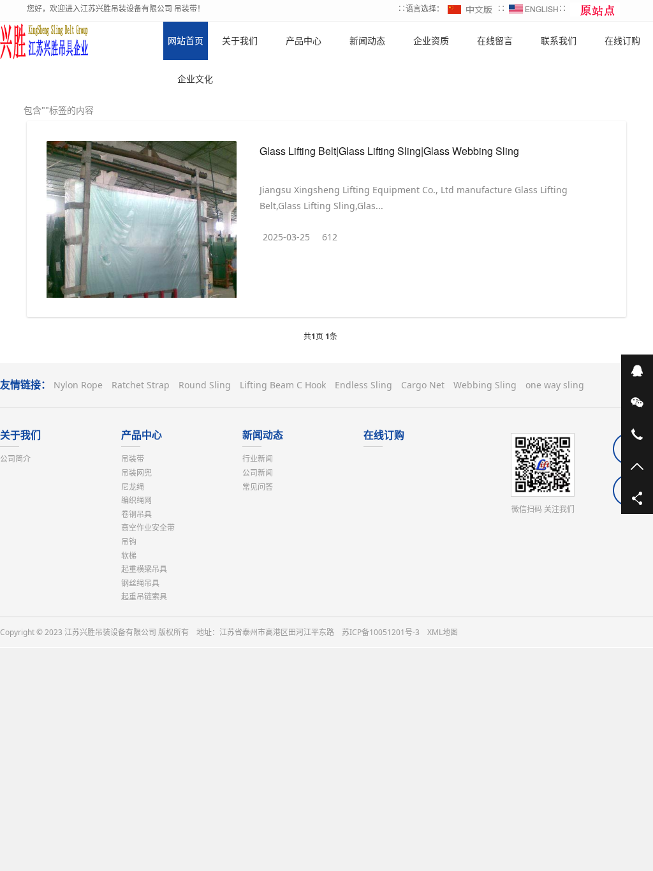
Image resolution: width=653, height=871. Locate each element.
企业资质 (431, 40)
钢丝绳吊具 (140, 583)
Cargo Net (422, 385)
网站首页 (185, 40)
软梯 (128, 555)
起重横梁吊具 (144, 569)
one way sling (554, 385)
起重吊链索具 (144, 596)
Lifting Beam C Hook (283, 385)
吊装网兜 (136, 472)
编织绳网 (136, 500)
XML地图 (442, 632)
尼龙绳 (132, 486)
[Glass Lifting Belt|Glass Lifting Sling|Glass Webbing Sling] (142, 222)
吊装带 (132, 458)
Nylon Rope (78, 385)
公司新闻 (257, 472)
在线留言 (495, 40)
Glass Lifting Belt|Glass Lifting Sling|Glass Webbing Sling (389, 150)
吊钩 (128, 541)
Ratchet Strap (141, 385)
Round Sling (205, 385)
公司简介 (15, 458)
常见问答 (257, 486)
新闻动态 (262, 435)
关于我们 (20, 435)
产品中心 (141, 435)
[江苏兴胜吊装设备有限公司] (44, 41)
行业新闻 (257, 458)
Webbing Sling (485, 385)
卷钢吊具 (136, 514)
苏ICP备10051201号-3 (381, 632)
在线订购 (383, 435)
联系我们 (558, 40)
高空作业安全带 (148, 527)
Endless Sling (363, 385)
